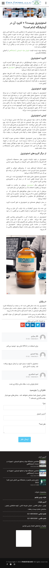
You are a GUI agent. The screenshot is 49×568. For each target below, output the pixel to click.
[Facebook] (7, 564)
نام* (44, 403)
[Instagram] (14, 564)
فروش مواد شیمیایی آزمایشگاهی (19, 50)
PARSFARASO (27, 562)
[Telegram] (11, 564)
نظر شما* (42, 424)
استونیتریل (11, 67)
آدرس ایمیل (41, 414)
